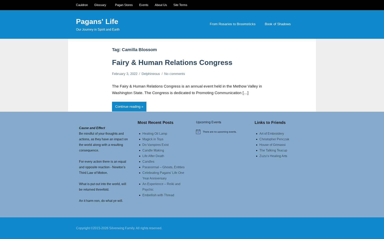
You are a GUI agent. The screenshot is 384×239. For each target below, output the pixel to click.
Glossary (100, 5)
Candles (148, 161)
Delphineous (151, 74)
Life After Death (153, 156)
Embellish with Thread (158, 195)
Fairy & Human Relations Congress (172, 62)
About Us (161, 5)
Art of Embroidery (271, 133)
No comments (174, 74)
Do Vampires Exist (155, 144)
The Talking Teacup (273, 150)
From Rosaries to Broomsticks (233, 24)
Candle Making (153, 150)
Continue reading (127, 107)
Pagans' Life (97, 21)
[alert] (221, 131)
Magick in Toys (152, 139)
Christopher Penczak (274, 139)
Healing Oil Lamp (154, 133)
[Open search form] (302, 24)
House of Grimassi (272, 144)
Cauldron (82, 5)
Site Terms (180, 5)
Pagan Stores (124, 5)
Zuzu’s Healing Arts (273, 156)
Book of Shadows (278, 24)
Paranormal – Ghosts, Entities (163, 167)
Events (143, 5)
